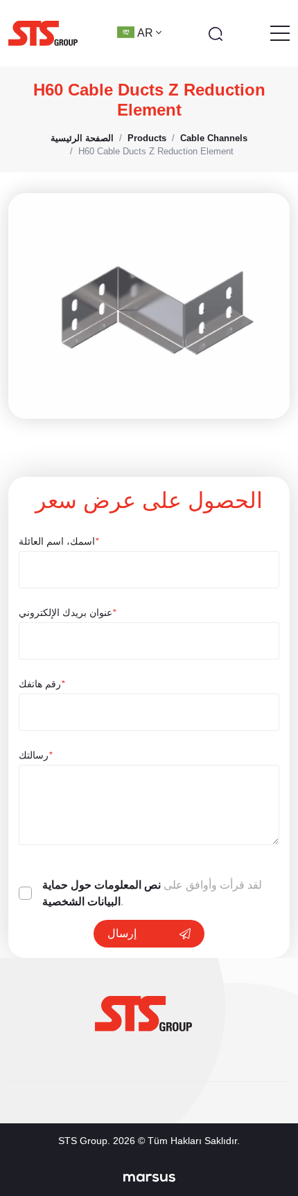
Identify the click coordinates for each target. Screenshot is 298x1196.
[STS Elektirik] (43, 33)
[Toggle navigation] (280, 33)
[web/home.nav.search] (215, 33)
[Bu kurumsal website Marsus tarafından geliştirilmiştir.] (149, 1177)
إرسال (122, 933)
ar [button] (146, 33)
